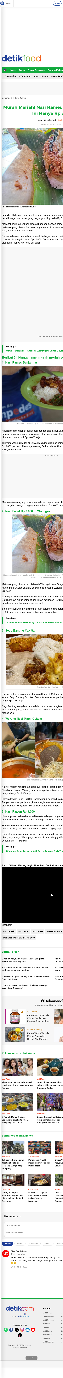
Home (13, 70)
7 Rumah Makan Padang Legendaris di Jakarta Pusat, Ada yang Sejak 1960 (15, 1120)
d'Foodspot (25, 76)
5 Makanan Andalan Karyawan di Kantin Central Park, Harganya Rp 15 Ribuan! (25, 968)
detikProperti (48, 1342)
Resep (22, 70)
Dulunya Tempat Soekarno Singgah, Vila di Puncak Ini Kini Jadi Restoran (12, 1196)
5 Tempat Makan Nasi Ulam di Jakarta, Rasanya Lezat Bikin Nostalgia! (24, 986)
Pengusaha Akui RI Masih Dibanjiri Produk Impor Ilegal (39, 1163)
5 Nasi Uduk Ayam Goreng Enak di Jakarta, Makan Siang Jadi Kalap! (26, 977)
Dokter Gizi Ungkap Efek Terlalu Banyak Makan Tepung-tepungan (37, 1196)
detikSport (47, 1331)
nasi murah (9, 931)
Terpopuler (10, 76)
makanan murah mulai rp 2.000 (19, 938)
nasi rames (37, 931)
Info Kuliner (20, 98)
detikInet (46, 1324)
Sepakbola (47, 1335)
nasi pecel (23, 931)
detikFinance (48, 1320)
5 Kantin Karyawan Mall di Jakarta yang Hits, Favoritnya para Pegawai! (23, 960)
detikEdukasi (48, 1316)
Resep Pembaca (36, 70)
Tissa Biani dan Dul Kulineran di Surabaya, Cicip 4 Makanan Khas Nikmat (17, 1085)
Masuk (57, 3)
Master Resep (41, 76)
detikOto (46, 1338)
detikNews (47, 1313)
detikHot (46, 1327)
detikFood (7, 98)
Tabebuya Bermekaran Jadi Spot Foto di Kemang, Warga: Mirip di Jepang (13, 1164)
